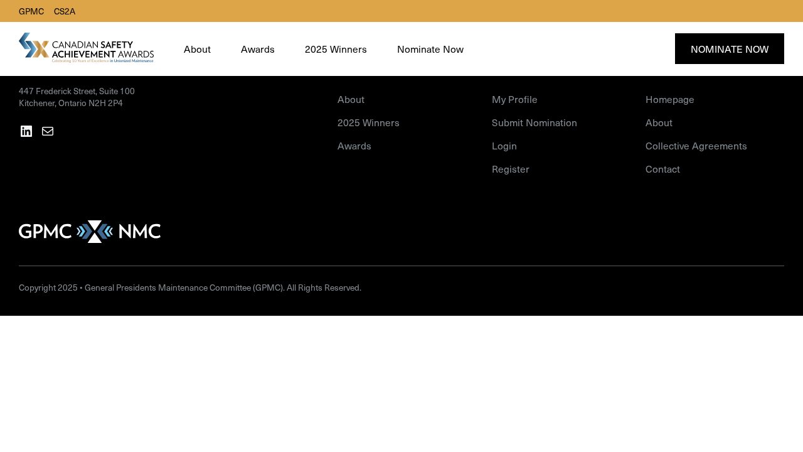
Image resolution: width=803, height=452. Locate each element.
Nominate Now (729, 48)
